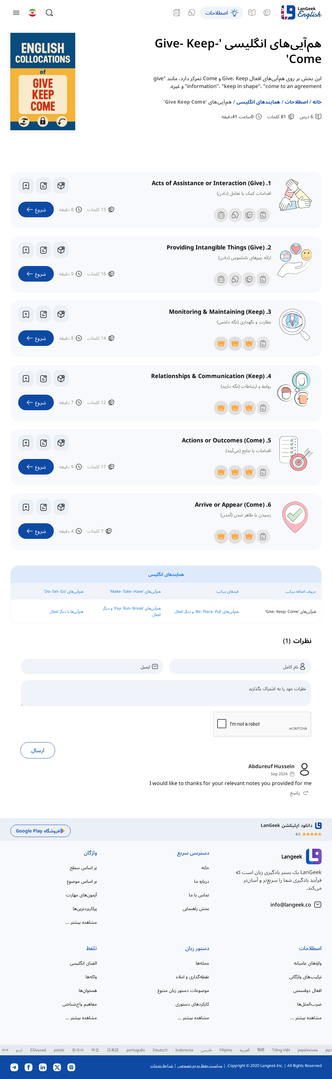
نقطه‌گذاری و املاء (192, 976)
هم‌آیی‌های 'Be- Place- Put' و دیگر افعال (207, 611)
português (135, 1050)
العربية (245, 1050)
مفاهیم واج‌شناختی (79, 1004)
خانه (317, 101)
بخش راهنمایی (196, 908)
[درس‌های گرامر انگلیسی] (251, 12)
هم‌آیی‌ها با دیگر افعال (66, 611)
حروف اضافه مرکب (301, 591)
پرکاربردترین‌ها (85, 908)
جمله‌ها (202, 963)
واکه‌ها (91, 976)
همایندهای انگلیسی (258, 101)
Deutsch (160, 1050)
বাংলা (5, 1050)
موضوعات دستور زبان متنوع (183, 990)
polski (59, 1050)
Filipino (225, 1050)
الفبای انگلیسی (83, 963)
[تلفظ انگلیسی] (191, 12)
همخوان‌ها (88, 990)
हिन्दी (260, 1050)
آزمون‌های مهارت (81, 895)
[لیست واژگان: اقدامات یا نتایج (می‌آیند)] (43, 443)
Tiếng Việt (281, 1050)
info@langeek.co (290, 904)
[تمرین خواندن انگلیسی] (176, 12)
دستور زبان (197, 948)
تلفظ (91, 948)
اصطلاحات (296, 101)
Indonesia (184, 1050)
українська (308, 1050)
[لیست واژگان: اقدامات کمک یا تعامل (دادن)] (43, 185)
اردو (19, 1050)
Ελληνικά (38, 1050)
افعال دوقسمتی (307, 990)
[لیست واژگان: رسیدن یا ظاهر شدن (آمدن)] (43, 507)
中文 (95, 1050)
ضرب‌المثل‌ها (309, 1004)
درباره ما (201, 881)
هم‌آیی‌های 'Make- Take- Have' (135, 591)
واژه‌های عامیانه (308, 963)
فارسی (206, 1050)
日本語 (113, 1050)
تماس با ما (199, 895)
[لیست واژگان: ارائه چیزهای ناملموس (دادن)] (43, 250)
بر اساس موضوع (82, 881)
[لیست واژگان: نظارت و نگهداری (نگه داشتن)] (43, 314)
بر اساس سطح (83, 867)
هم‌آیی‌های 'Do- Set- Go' (63, 591)
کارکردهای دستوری (192, 1004)
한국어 (78, 1050)
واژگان (90, 852)
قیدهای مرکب (228, 591)
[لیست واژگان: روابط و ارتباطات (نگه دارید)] (43, 378)
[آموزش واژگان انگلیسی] (266, 12)
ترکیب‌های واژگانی (305, 976)
